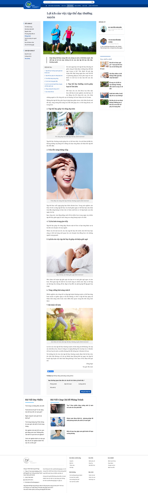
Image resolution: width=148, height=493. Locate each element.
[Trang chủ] (46, 5)
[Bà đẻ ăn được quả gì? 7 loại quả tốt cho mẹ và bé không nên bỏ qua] (104, 64)
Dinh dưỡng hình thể (74, 479)
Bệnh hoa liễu (111, 467)
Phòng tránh (28, 36)
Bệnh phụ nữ (92, 461)
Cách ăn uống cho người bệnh (30, 39)
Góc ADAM (70, 5)
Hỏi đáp (71, 467)
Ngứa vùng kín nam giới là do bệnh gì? (33, 417)
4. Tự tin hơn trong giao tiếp (51, 81)
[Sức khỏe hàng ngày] (32, 4)
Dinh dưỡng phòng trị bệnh (76, 475)
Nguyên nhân (28, 31)
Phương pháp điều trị (30, 33)
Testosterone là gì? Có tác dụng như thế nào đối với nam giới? (34, 411)
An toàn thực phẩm (74, 477)
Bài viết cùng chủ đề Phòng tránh (66, 400)
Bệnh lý (71, 463)
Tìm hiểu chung (28, 26)
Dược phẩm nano (93, 5)
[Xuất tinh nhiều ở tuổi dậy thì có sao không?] (104, 95)
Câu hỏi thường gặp (29, 44)
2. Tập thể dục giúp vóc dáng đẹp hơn (53, 75)
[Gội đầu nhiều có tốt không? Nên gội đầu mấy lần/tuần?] (104, 75)
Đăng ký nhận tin (85, 391)
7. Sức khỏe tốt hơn (49, 91)
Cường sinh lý (28, 56)
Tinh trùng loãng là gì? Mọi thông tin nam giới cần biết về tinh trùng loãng (34, 424)
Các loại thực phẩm (74, 481)
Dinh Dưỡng (78, 5)
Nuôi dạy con (92, 479)
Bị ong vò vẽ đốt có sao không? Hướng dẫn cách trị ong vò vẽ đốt (116, 86)
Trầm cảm (72, 465)
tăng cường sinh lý (68, 375)
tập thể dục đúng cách (57, 375)
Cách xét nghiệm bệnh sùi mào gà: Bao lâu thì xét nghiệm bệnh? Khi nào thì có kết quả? (35, 441)
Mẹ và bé (84, 5)
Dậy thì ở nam (28, 54)
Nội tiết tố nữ (92, 465)
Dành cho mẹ (92, 477)
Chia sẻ (51, 371)
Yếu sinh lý (28, 23)
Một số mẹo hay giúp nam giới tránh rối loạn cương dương (80, 432)
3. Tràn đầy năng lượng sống (51, 78)
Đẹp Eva (91, 463)
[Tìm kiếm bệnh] (92, 2)
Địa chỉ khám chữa (29, 42)
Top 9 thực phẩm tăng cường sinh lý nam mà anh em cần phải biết (80, 406)
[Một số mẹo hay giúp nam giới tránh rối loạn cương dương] (57, 434)
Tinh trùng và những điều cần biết (34, 406)
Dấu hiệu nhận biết (29, 29)
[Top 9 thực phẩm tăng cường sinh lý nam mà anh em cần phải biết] (57, 408)
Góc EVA (64, 5)
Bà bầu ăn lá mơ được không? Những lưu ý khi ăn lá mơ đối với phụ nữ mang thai (116, 103)
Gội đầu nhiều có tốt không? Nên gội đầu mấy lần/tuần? (115, 76)
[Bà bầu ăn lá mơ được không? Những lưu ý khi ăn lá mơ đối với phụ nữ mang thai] (104, 102)
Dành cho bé (92, 475)
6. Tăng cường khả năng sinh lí (52, 89)
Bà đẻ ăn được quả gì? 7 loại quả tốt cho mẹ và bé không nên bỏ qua (111, 66)
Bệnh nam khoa (112, 461)
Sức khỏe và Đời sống (54, 5)
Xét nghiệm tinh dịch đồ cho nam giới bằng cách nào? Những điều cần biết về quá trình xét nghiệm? (34, 432)
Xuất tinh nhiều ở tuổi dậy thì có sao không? (116, 94)
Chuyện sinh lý (30, 50)
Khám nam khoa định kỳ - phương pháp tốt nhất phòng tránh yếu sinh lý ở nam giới (80, 419)
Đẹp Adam (110, 463)
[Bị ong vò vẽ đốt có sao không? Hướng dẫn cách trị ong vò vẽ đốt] (104, 84)
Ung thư (71, 461)
